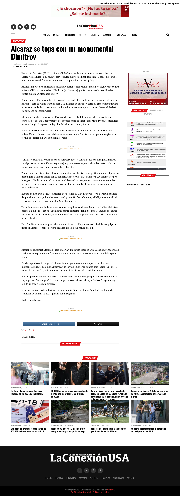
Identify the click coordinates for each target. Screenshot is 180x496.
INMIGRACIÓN (70, 34)
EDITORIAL (133, 34)
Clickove (110, 490)
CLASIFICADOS (120, 34)
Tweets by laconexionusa (138, 185)
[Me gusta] (22, 330)
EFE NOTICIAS (22, 66)
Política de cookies (101, 492)
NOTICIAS (56, 34)
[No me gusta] (30, 330)
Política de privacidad (81, 492)
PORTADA (46, 34)
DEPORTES (82, 34)
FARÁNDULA (95, 34)
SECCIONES (107, 34)
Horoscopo (162, 169)
